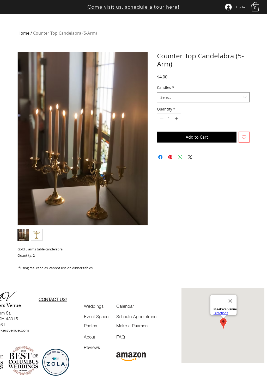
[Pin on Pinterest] (170, 157)
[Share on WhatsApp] (180, 157)
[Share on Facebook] (160, 157)
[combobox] (203, 97)
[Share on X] (190, 157)
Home (23, 33)
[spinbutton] (169, 118)
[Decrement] (161, 118)
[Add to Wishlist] (244, 137)
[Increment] (177, 118)
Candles (165, 87)
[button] (255, 6)
